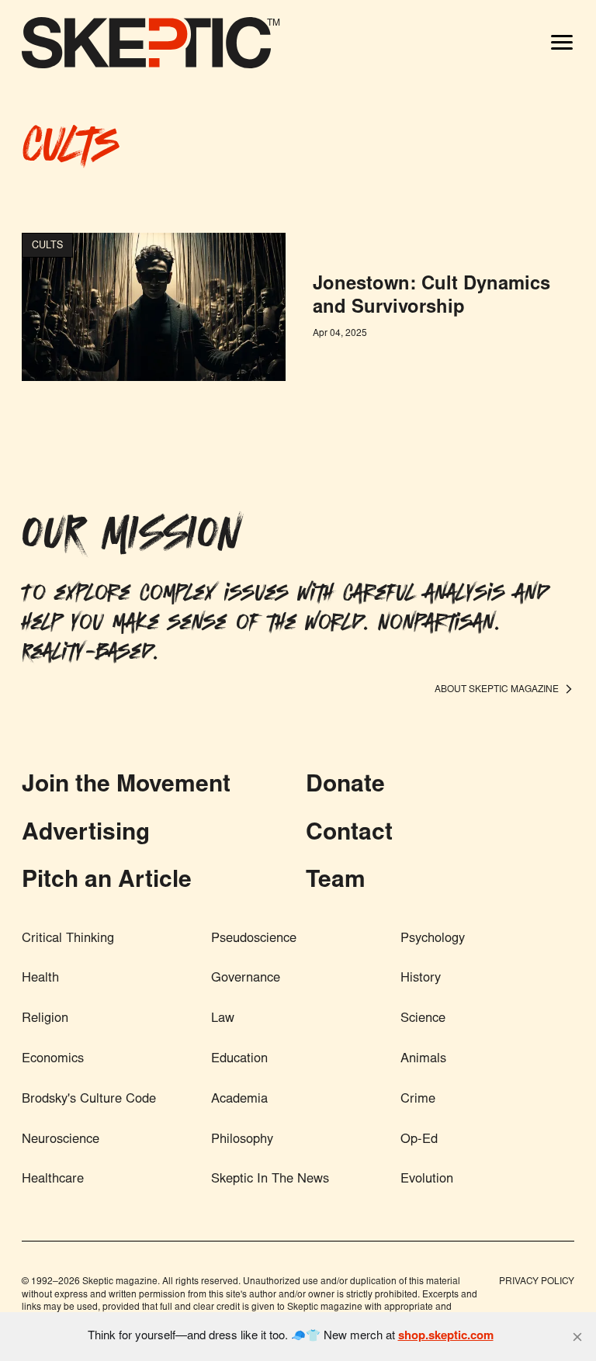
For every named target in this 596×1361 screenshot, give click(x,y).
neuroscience (60, 1140)
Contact (349, 834)
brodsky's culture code (89, 1099)
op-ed (419, 1140)
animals (423, 1059)
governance (245, 978)
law (222, 1019)
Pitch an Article (107, 881)
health (40, 978)
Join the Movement (126, 786)
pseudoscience (253, 939)
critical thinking (68, 939)
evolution (426, 1179)
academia (239, 1099)
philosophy (242, 1140)
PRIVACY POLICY (536, 1282)
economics (53, 1059)
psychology (432, 939)
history (420, 978)
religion (45, 1019)
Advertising (86, 834)
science (422, 1019)
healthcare (53, 1179)
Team (336, 881)
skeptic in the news (270, 1179)
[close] (577, 1337)
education (239, 1059)
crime (417, 1099)
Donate (345, 786)
